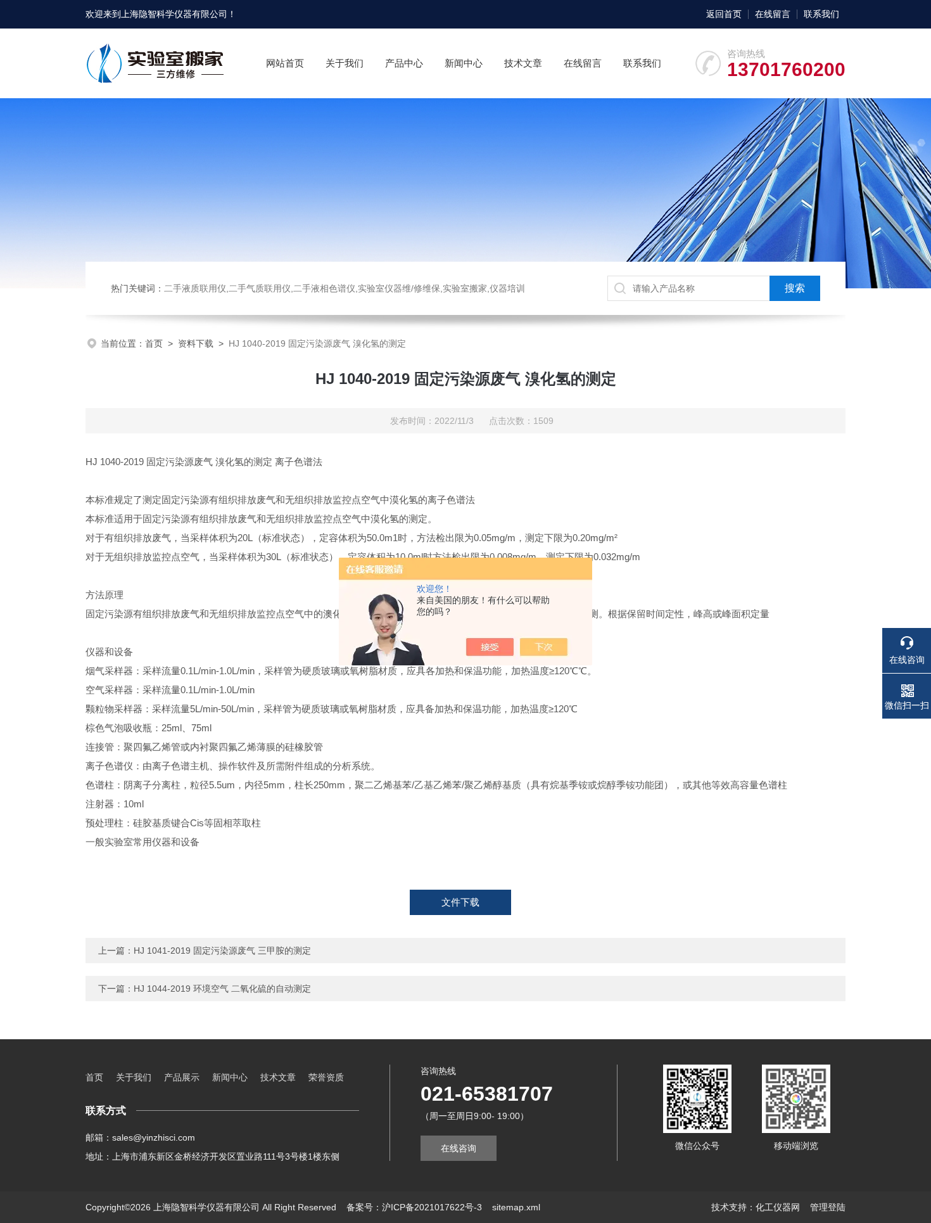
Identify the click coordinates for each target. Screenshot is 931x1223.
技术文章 (523, 63)
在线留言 (772, 14)
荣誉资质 (326, 1077)
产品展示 (182, 1077)
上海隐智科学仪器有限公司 (174, 14)
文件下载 (460, 902)
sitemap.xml (516, 1207)
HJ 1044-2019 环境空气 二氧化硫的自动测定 (222, 988)
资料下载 (195, 343)
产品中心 (404, 63)
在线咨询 (458, 1148)
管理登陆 (828, 1207)
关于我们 (345, 63)
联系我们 (821, 14)
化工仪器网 (778, 1207)
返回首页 (724, 14)
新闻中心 (464, 63)
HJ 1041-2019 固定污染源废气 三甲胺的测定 (222, 950)
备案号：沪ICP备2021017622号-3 (414, 1207)
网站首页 (285, 63)
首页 (154, 343)
